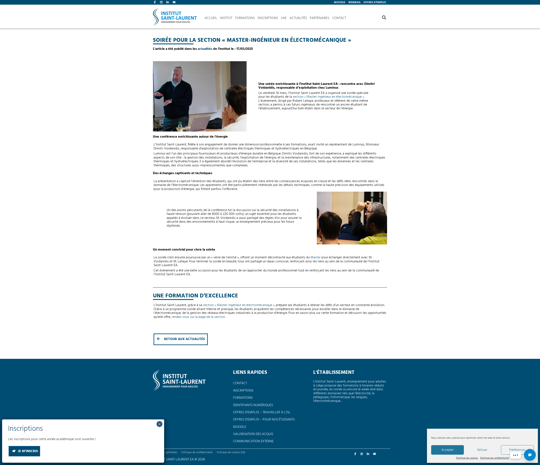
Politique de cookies (467, 458)
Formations (245, 18)
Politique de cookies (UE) (231, 452)
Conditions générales (165, 452)
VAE (284, 18)
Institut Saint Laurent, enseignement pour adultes (175, 18)
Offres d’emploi (374, 2)
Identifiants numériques (253, 405)
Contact (174, 2)
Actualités (298, 18)
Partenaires (319, 18)
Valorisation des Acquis (253, 434)
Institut (226, 18)
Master (315, 257)
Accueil (211, 18)
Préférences (517, 450)
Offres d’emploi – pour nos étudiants (264, 419)
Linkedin (168, 2)
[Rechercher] (384, 18)
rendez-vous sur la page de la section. (198, 317)
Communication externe (253, 441)
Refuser (482, 450)
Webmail (354, 2)
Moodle (339, 2)
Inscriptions (268, 18)
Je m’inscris (27, 451)
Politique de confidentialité (494, 458)
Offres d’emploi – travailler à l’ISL (261, 412)
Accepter (447, 450)
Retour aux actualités (184, 339)
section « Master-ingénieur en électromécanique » (328, 97)
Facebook (155, 2)
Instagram (161, 2)
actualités (205, 49)
